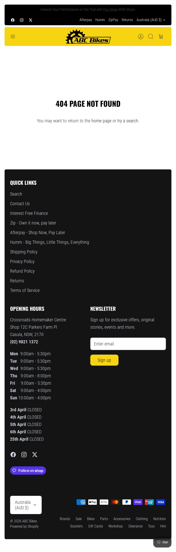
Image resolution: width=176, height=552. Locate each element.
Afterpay (86, 20)
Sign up (104, 360)
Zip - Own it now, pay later (33, 223)
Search (16, 194)
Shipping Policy (23, 252)
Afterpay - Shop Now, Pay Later (37, 232)
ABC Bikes (29, 521)
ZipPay (113, 20)
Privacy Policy (22, 261)
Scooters (76, 526)
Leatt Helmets (121, 11)
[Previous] (13, 9)
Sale (79, 519)
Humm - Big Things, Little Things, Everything (49, 242)
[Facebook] (12, 20)
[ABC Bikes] (88, 36)
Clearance (135, 526)
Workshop (115, 526)
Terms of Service (25, 290)
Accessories (121, 519)
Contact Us (20, 203)
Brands (65, 519)
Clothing (142, 519)
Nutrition (159, 519)
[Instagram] (21, 20)
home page (101, 120)
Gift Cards (95, 526)
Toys (151, 526)
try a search (127, 120)
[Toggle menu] (15, 36)
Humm (100, 20)
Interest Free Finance (29, 213)
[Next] (162, 9)
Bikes (91, 519)
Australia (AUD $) (149, 20)
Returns (127, 20)
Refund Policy (22, 271)
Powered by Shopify (24, 526)
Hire (163, 526)
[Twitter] (30, 20)
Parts (104, 519)
